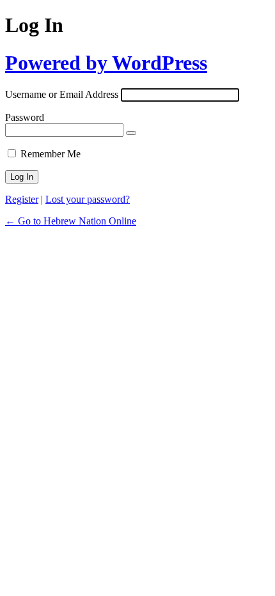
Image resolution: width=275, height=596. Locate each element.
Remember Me (50, 153)
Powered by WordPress (106, 62)
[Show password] (131, 133)
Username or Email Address (61, 94)
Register (21, 199)
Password (24, 117)
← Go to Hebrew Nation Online (70, 221)
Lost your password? (87, 199)
